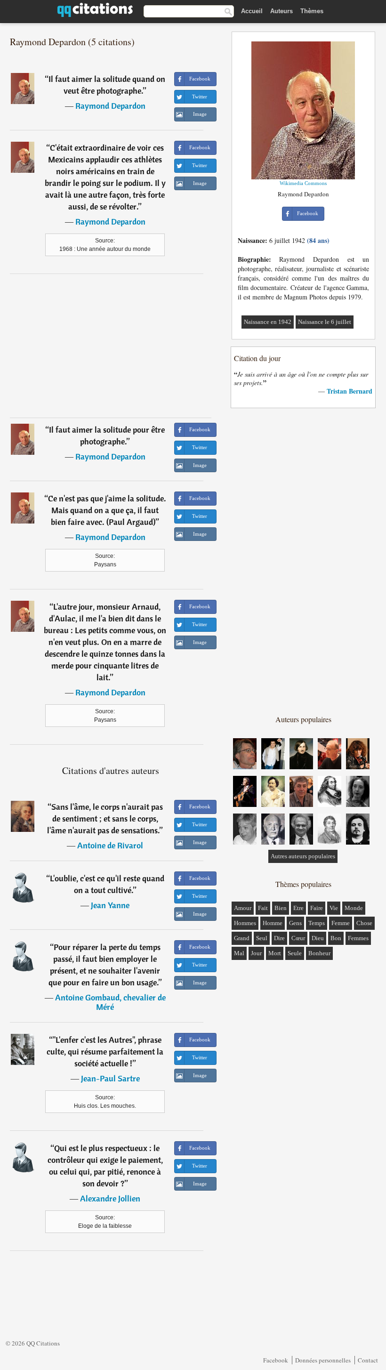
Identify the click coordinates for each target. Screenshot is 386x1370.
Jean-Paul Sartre (110, 1078)
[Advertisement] (111, 345)
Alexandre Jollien (110, 1198)
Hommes (245, 923)
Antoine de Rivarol (110, 845)
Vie (334, 907)
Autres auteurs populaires (303, 856)
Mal (239, 953)
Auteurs (281, 11)
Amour (242, 907)
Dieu (318, 938)
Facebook (275, 1360)
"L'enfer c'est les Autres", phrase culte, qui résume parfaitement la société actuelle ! (105, 1051)
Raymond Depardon (110, 105)
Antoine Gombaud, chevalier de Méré (110, 1002)
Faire (316, 907)
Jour (256, 953)
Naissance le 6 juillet (324, 321)
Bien (280, 907)
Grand (241, 938)
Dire (279, 938)
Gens (295, 923)
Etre (298, 907)
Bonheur (319, 953)
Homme (272, 923)
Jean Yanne (110, 905)
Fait (263, 907)
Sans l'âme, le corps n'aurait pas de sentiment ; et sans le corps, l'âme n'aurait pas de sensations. (105, 818)
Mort (274, 953)
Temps (316, 923)
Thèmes (311, 11)
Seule (295, 953)
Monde (354, 907)
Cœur (298, 938)
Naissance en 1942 (267, 321)
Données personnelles (323, 1360)
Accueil (252, 11)
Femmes (358, 938)
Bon (335, 938)
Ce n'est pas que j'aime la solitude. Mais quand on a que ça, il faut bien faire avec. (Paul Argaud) (107, 510)
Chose (364, 923)
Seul (261, 938)
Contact (368, 1360)
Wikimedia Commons (303, 183)
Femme (340, 923)
